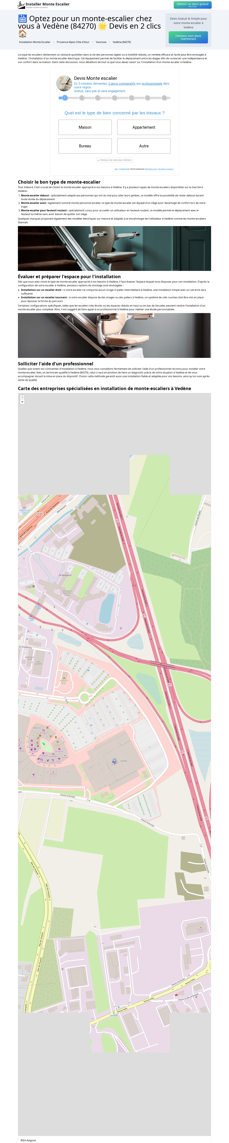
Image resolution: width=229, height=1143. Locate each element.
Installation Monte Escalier (34, 42)
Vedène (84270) (122, 42)
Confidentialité (124, 169)
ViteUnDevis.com (151, 169)
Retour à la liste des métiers (115, 160)
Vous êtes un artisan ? (166, 169)
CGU (116, 169)
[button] (115, 761)
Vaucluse (101, 42)
